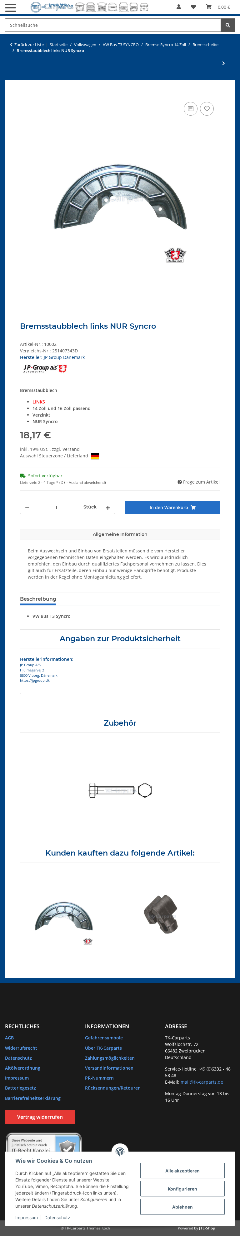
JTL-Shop (207, 1228)
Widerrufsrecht (21, 1048)
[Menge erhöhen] (108, 507)
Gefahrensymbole (104, 1038)
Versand (71, 449)
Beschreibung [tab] (38, 599)
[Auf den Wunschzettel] (207, 109)
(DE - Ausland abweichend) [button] (82, 482)
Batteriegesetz (20, 1088)
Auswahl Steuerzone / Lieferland (54, 456)
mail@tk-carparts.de (202, 1082)
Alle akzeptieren (182, 1170)
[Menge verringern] (27, 507)
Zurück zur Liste (29, 44)
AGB (9, 1038)
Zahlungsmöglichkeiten (110, 1058)
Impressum (26, 1217)
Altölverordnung (22, 1068)
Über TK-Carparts (103, 1048)
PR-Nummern (99, 1078)
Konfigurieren (182, 1188)
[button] (179, 7)
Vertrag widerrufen (40, 1117)
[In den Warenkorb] (25, 93)
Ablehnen (182, 1207)
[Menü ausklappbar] (10, 8)
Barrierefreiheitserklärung (33, 1098)
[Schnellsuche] (228, 25)
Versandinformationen (109, 1068)
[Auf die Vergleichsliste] (191, 109)
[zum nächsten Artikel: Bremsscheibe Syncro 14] (223, 63)
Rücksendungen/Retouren (113, 1088)
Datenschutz (57, 1217)
